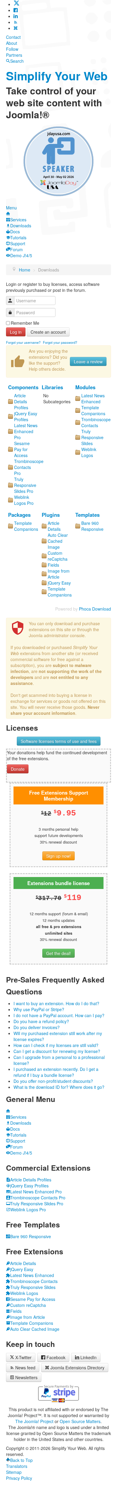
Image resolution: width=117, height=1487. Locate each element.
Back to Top (21, 1460)
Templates (87, 514)
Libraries (52, 387)
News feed (25, 1368)
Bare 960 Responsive (92, 526)
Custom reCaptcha (58, 556)
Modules (85, 387)
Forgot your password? (60, 342)
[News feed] (16, 22)
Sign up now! (58, 856)
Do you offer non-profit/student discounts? (53, 1081)
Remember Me (25, 323)
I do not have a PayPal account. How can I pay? (59, 1015)
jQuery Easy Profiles (25, 416)
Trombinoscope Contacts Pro (29, 467)
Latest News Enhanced (93, 398)
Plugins (51, 514)
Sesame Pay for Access (22, 449)
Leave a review (88, 361)
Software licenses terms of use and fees (59, 741)
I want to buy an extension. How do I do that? (56, 1003)
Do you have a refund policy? (41, 1021)
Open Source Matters (80, 1421)
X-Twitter (23, 1357)
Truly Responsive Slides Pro (25, 485)
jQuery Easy (59, 583)
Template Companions (93, 410)
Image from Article (59, 574)
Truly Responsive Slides (92, 437)
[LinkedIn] (16, 16)
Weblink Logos (88, 452)
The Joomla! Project (34, 1421)
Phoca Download (95, 609)
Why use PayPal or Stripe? (39, 1009)
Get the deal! (58, 953)
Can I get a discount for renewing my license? (57, 1051)
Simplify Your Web (57, 76)
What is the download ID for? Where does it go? (59, 1087)
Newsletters (26, 1377)
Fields (53, 565)
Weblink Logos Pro (24, 500)
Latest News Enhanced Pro (26, 431)
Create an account (48, 332)
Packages (19, 514)
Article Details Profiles (21, 401)
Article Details (54, 526)
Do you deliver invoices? (37, 1027)
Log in (16, 332)
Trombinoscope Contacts (96, 422)
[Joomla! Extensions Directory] (16, 28)
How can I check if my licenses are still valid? (56, 1045)
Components (23, 387)
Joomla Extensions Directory (77, 1368)
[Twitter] (17, 4)
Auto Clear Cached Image (58, 541)
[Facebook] (16, 10)
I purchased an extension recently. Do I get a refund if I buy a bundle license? (56, 1072)
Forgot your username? (23, 342)
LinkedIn (88, 1357)
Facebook (55, 1357)
